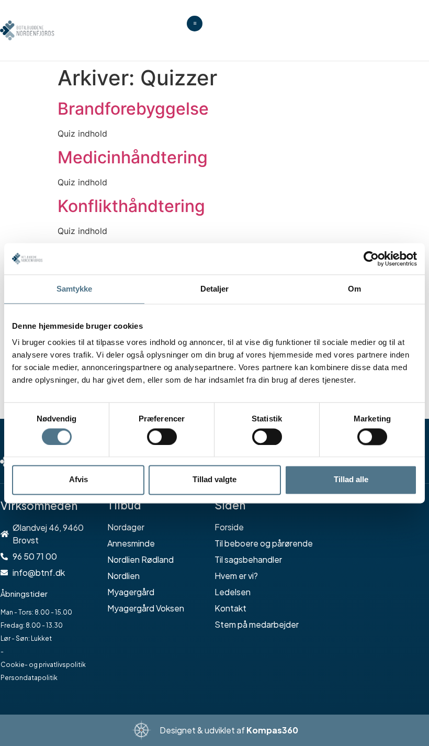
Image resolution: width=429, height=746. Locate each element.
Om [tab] (354, 288)
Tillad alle (351, 479)
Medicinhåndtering (133, 157)
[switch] (162, 436)
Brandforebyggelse (133, 108)
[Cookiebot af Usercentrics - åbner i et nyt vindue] (371, 258)
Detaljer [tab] (214, 288)
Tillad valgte (214, 479)
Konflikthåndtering (131, 206)
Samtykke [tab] (75, 288)
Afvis (78, 479)
